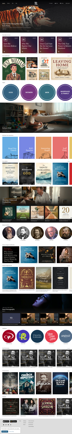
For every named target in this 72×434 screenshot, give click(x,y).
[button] (1, 92)
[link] (3, 3)
